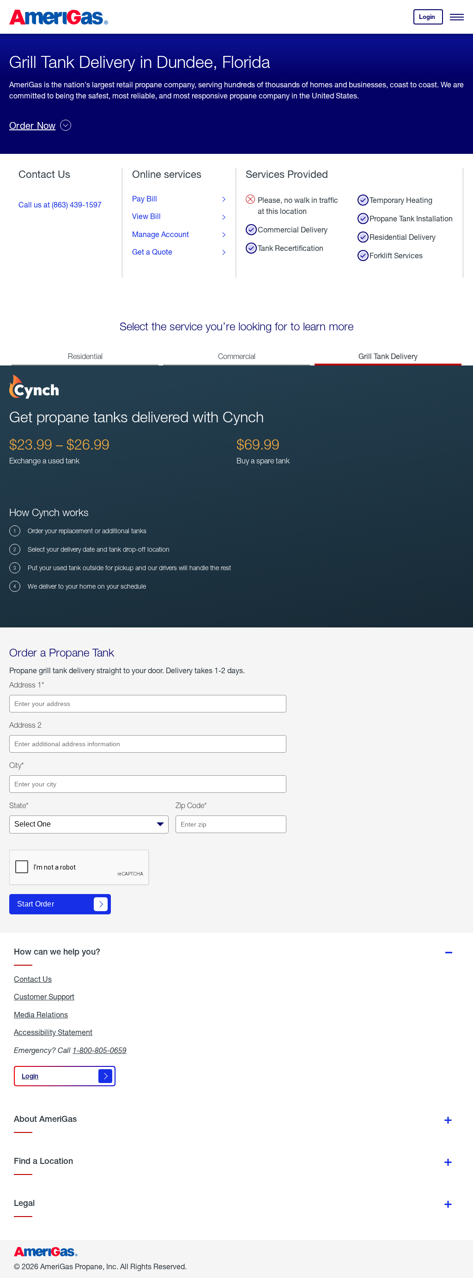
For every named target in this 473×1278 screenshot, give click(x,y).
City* (16, 765)
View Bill (146, 216)
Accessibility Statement (53, 1032)
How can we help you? (57, 951)
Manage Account (160, 234)
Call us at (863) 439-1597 (60, 204)
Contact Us (33, 979)
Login (431, 18)
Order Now (32, 125)
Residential (85, 356)
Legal (24, 1203)
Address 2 (25, 725)
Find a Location (43, 1161)
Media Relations (41, 1014)
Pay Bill (144, 199)
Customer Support (44, 996)
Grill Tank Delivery (388, 356)
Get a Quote (152, 252)
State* (19, 805)
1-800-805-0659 (100, 1050)
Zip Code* (191, 805)
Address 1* (26, 685)
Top (463, 1225)
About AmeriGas (45, 1119)
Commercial (236, 356)
